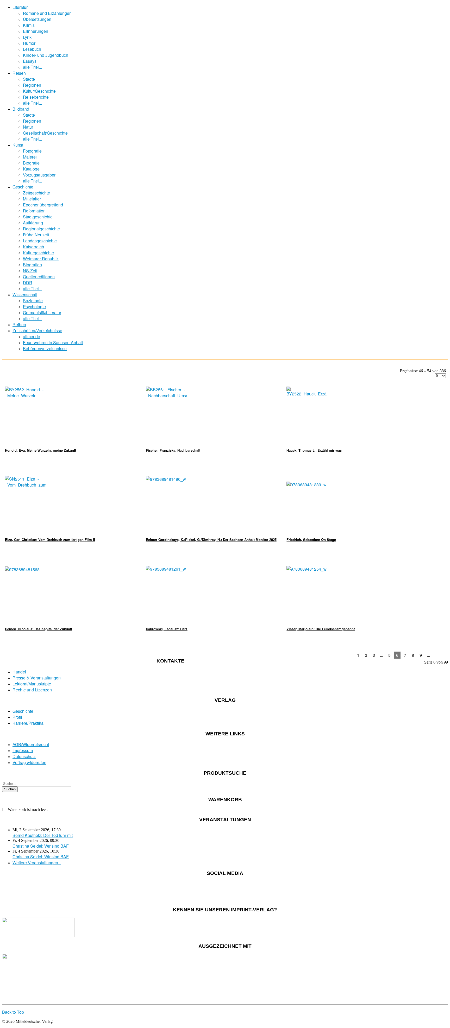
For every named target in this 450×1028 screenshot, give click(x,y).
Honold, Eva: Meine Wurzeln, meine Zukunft (40, 450)
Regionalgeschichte (41, 229)
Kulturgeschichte (38, 253)
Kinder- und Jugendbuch (45, 55)
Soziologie (33, 301)
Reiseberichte (36, 97)
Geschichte (22, 187)
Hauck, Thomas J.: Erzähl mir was (314, 450)
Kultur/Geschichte (39, 91)
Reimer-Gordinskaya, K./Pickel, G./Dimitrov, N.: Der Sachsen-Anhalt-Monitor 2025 (211, 539)
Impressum (22, 750)
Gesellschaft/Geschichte (45, 133)
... (381, 655)
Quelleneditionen (39, 277)
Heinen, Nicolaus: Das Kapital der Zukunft (38, 628)
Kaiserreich (33, 247)
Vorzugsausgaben (40, 175)
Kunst (17, 145)
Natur (28, 127)
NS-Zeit (30, 271)
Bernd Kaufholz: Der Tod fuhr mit (42, 835)
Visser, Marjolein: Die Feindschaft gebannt (320, 628)
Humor (29, 43)
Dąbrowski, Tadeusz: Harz (167, 628)
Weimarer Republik (41, 259)
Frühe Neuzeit (36, 235)
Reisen (19, 73)
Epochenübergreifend (43, 205)
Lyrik (27, 37)
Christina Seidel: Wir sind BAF (40, 846)
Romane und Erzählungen (47, 13)
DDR (27, 283)
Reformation (34, 211)
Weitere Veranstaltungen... (36, 863)
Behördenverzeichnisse (45, 348)
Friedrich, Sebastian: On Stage (311, 539)
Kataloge (31, 169)
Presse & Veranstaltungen (36, 678)
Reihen (19, 324)
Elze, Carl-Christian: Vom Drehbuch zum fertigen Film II (50, 539)
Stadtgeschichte (38, 217)
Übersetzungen (37, 19)
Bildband (20, 109)
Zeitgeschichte (36, 193)
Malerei (30, 157)
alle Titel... (32, 67)
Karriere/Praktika (27, 723)
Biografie (31, 163)
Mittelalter (32, 199)
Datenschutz (24, 756)
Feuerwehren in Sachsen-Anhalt (53, 342)
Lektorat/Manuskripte (31, 684)
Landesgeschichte (40, 241)
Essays (29, 61)
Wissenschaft (24, 295)
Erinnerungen (35, 31)
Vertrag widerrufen (29, 762)
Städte (29, 79)
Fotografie (32, 151)
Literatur (20, 7)
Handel (19, 672)
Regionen (32, 85)
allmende (31, 336)
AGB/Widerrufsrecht (30, 744)
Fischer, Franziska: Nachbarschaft (173, 450)
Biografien (32, 265)
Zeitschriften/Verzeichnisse (37, 330)
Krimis (29, 25)
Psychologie (34, 307)
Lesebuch (32, 49)
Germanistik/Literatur (42, 313)
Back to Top (13, 1012)
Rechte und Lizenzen (32, 690)
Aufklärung (33, 223)
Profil (17, 717)
